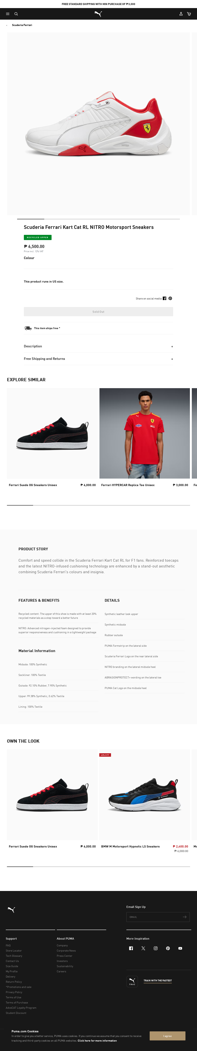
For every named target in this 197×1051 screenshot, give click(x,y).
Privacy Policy (14, 992)
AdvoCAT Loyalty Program (21, 1007)
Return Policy (14, 981)
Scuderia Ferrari (22, 25)
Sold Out (98, 311)
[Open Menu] (9, 14)
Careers (61, 971)
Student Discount (16, 1012)
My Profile (12, 971)
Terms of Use (13, 997)
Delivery (10, 976)
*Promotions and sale (18, 986)
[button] (9, 14)
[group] (52, 441)
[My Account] (181, 14)
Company (62, 945)
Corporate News (66, 950)
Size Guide (12, 966)
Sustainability (65, 966)
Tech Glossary (14, 955)
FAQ (8, 945)
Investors (62, 961)
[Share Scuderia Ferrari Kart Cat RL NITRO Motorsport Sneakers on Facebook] (164, 298)
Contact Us (12, 961)
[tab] (30, 219)
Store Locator (14, 950)
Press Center (64, 955)
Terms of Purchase (17, 1002)
